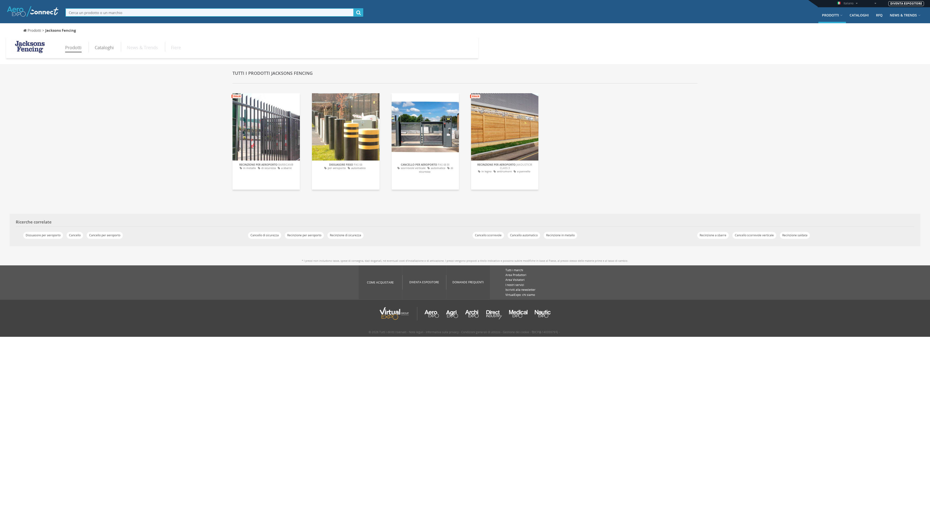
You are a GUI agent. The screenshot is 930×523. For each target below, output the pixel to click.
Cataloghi (859, 15)
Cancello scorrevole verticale (754, 235)
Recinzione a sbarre (713, 235)
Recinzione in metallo (560, 235)
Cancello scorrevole (488, 235)
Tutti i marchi (514, 270)
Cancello (75, 235)
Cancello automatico (524, 235)
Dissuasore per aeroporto (43, 235)
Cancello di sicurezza (264, 235)
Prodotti (830, 15)
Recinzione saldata (794, 235)
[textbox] (209, 12)
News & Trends (903, 15)
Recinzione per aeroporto (304, 235)
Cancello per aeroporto (104, 235)
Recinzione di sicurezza (345, 235)
